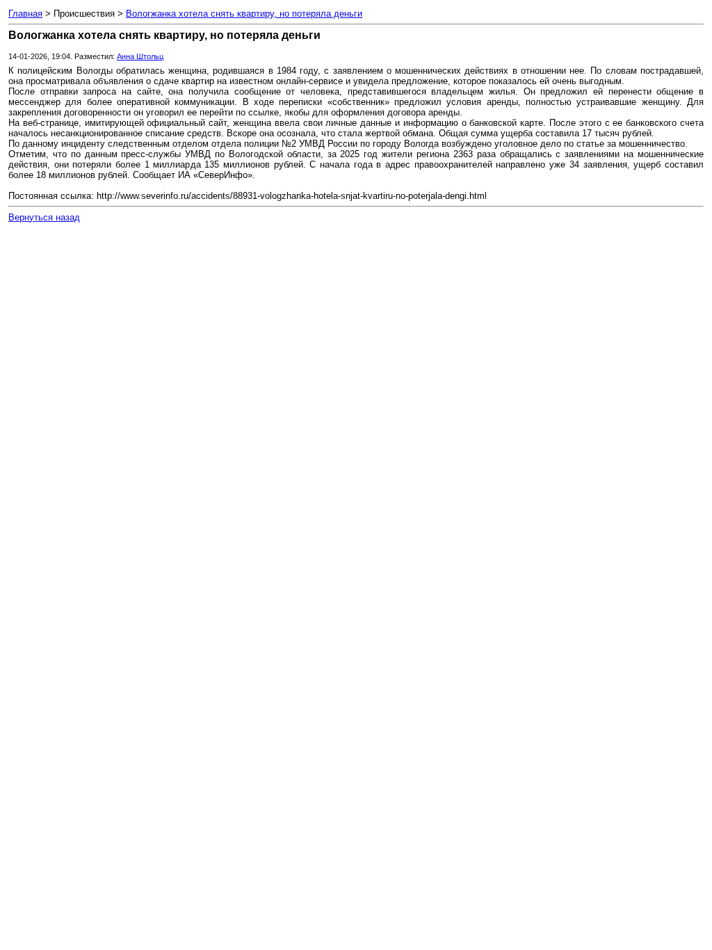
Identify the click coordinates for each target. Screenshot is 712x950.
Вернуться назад (44, 217)
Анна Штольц (140, 56)
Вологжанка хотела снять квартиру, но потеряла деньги (244, 13)
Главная (25, 13)
